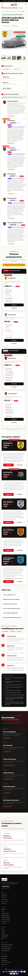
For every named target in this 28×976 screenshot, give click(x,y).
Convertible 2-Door (7, 69)
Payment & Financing (6, 917)
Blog (2, 938)
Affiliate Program (5, 934)
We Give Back (4, 936)
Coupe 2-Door (16, 69)
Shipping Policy (4, 960)
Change (20, 8)
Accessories (4, 903)
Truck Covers (4, 895)
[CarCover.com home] (14, 4)
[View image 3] (14, 58)
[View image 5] (24, 58)
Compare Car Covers (6, 919)
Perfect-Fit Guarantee (6, 946)
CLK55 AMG (19, 11)
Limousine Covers (5, 899)
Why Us (3, 929)
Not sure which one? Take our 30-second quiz (14, 264)
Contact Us (4, 923)
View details (14, 308)
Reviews (3, 933)
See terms (22, 126)
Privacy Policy (4, 964)
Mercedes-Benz (12, 11)
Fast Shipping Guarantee (6, 948)
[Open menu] (2, 4)
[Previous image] (3, 43)
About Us (3, 931)
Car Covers (6, 11)
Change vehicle (15, 25)
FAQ (2, 911)
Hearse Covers (5, 901)
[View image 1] (4, 58)
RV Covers (4, 897)
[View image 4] (19, 58)
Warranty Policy (5, 956)
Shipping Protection (5, 950)
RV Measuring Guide (6, 915)
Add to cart (14, 304)
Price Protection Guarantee (7, 944)
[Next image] (25, 43)
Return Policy (4, 958)
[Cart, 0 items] (25, 4)
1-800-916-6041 (5, 886)
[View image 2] (9, 58)
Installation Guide (5, 913)
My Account (4, 909)
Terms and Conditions (6, 962)
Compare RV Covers (6, 921)
